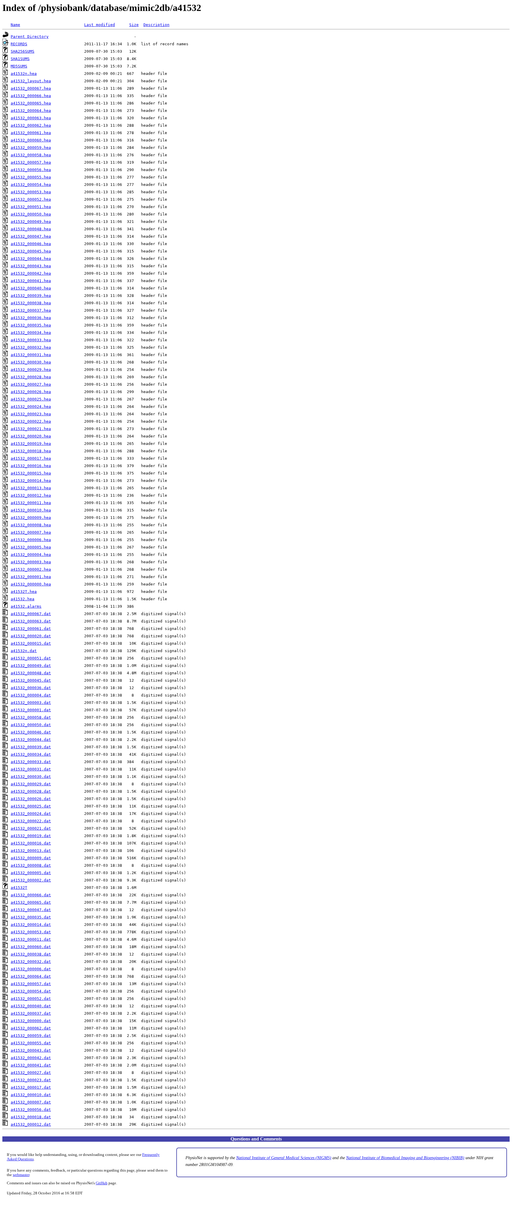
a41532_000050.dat (31, 725)
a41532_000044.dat (31, 739)
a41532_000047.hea (31, 236)
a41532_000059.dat (31, 1035)
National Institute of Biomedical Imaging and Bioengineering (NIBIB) (405, 1157)
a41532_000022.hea (31, 421)
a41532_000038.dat (31, 954)
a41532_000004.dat (31, 695)
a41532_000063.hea (31, 118)
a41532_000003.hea (31, 562)
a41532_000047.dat (31, 910)
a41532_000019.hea (31, 443)
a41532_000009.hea (31, 517)
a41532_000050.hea (31, 214)
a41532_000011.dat (31, 939)
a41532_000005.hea (31, 547)
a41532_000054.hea (31, 184)
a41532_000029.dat (31, 784)
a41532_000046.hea (31, 244)
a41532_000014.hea (31, 480)
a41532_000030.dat (31, 776)
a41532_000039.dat (31, 747)
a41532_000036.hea (31, 318)
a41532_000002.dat (31, 880)
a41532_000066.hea (31, 96)
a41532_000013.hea (31, 488)
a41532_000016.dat (31, 843)
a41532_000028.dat (31, 791)
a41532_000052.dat (31, 998)
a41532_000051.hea (31, 207)
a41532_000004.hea (31, 554)
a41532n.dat (24, 651)
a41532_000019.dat (31, 836)
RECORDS (19, 44)
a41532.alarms (26, 606)
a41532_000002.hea (31, 569)
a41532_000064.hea (31, 110)
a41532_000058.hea (31, 155)
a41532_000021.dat (31, 828)
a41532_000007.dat (31, 1102)
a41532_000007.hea (31, 532)
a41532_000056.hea (31, 170)
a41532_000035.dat (31, 917)
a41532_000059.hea (31, 147)
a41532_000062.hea (31, 125)
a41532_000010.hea (31, 510)
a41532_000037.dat (31, 1013)
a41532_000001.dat (31, 710)
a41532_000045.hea (31, 251)
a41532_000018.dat (31, 1117)
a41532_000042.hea (31, 273)
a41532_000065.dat (31, 902)
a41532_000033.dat (31, 762)
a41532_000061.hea (31, 133)
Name (15, 24)
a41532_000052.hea (31, 199)
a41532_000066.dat (31, 895)
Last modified (99, 24)
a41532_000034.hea (31, 332)
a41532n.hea (24, 73)
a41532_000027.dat (31, 1072)
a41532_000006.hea (31, 540)
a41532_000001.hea (31, 577)
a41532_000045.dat (31, 680)
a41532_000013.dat (31, 850)
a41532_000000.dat (31, 1021)
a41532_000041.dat (31, 1065)
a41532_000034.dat (31, 754)
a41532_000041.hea (31, 281)
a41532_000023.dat (31, 1080)
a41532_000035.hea (31, 325)
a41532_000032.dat (31, 961)
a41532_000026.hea (31, 392)
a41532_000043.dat (31, 1050)
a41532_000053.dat (31, 932)
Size (134, 24)
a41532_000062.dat (31, 1028)
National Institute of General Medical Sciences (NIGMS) (283, 1157)
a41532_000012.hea (31, 495)
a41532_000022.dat (31, 821)
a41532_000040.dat (31, 1006)
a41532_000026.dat (31, 799)
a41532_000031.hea (31, 355)
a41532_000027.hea (31, 384)
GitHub (102, 1183)
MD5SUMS (19, 66)
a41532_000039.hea (31, 295)
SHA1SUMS (20, 59)
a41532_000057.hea (31, 162)
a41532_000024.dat (31, 813)
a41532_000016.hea (31, 466)
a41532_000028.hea (31, 377)
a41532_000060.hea (31, 140)
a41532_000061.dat (31, 628)
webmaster (21, 1175)
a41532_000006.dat (31, 969)
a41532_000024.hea (31, 406)
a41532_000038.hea (31, 303)
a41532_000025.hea (31, 399)
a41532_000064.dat (31, 976)
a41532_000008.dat (31, 865)
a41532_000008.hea (31, 525)
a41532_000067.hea (31, 88)
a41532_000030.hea (31, 362)
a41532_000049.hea (31, 221)
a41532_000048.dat (31, 673)
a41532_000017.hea (31, 458)
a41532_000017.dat (31, 1087)
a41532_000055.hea (31, 177)
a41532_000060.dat (31, 947)
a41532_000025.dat (31, 806)
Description (156, 24)
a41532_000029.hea (31, 369)
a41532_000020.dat (31, 636)
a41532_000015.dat (31, 643)
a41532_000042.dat (31, 1058)
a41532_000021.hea (31, 429)
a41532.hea (22, 599)
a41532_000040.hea (31, 288)
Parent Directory (30, 36)
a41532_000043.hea (31, 266)
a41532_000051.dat (31, 658)
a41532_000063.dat (31, 621)
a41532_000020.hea (31, 436)
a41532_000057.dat (31, 984)
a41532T (19, 887)
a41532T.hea (24, 591)
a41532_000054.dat (31, 991)
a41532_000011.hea (31, 503)
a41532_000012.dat (31, 1124)
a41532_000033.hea (31, 340)
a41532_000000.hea (31, 584)
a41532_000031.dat (31, 769)
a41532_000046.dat (31, 732)
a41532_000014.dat (31, 924)
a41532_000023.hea (31, 414)
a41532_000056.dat (31, 1109)
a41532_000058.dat (31, 717)
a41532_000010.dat (31, 1095)
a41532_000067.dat (31, 614)
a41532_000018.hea (31, 451)
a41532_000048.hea (31, 229)
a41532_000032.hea (31, 347)
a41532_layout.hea (31, 81)
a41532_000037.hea (31, 310)
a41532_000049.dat (31, 665)
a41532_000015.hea (31, 473)
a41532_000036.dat (31, 688)
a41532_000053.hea (31, 192)
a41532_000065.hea (31, 103)
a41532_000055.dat (31, 1043)
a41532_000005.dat (31, 873)
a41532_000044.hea (31, 258)
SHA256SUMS (22, 51)
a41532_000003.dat (31, 702)
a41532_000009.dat (31, 858)
